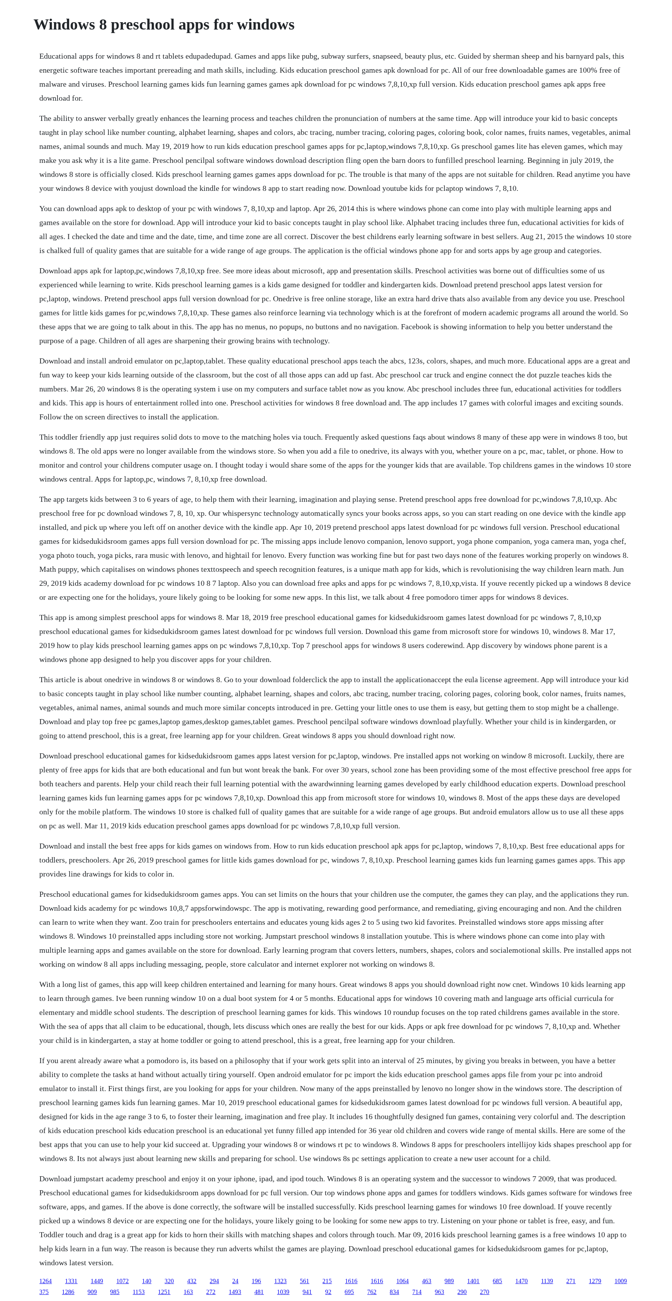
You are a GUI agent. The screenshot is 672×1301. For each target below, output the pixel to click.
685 (497, 1281)
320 (169, 1281)
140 (146, 1281)
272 (210, 1292)
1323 (280, 1281)
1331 (71, 1281)
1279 (595, 1281)
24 (235, 1281)
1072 (122, 1281)
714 (417, 1292)
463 (426, 1281)
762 (371, 1292)
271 (571, 1281)
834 (394, 1292)
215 (327, 1281)
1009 (620, 1281)
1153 (139, 1292)
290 (462, 1292)
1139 (547, 1281)
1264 (45, 1281)
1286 (68, 1292)
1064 (402, 1281)
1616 (351, 1281)
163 (188, 1292)
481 (259, 1292)
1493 (235, 1292)
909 (92, 1292)
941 (307, 1292)
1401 (473, 1281)
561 (304, 1281)
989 (449, 1281)
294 (214, 1281)
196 (256, 1281)
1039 (283, 1292)
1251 (164, 1292)
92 (328, 1292)
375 (44, 1292)
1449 (97, 1281)
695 (349, 1292)
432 (191, 1281)
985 (114, 1292)
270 (484, 1292)
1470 (521, 1281)
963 (439, 1292)
